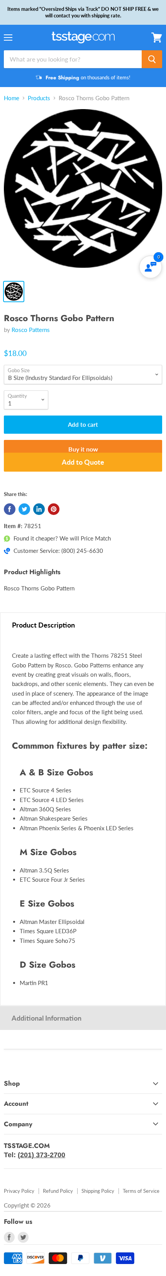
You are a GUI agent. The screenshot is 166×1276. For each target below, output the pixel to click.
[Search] (152, 59)
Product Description (43, 625)
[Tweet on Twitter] (24, 509)
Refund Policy (58, 1191)
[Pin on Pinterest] (53, 509)
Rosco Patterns (31, 329)
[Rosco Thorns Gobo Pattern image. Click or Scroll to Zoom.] (83, 192)
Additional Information (46, 1018)
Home (11, 98)
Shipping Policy (97, 1191)
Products (39, 98)
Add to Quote (83, 462)
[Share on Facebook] (9, 509)
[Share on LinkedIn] (39, 509)
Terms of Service (141, 1191)
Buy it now (83, 449)
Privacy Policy (19, 1191)
